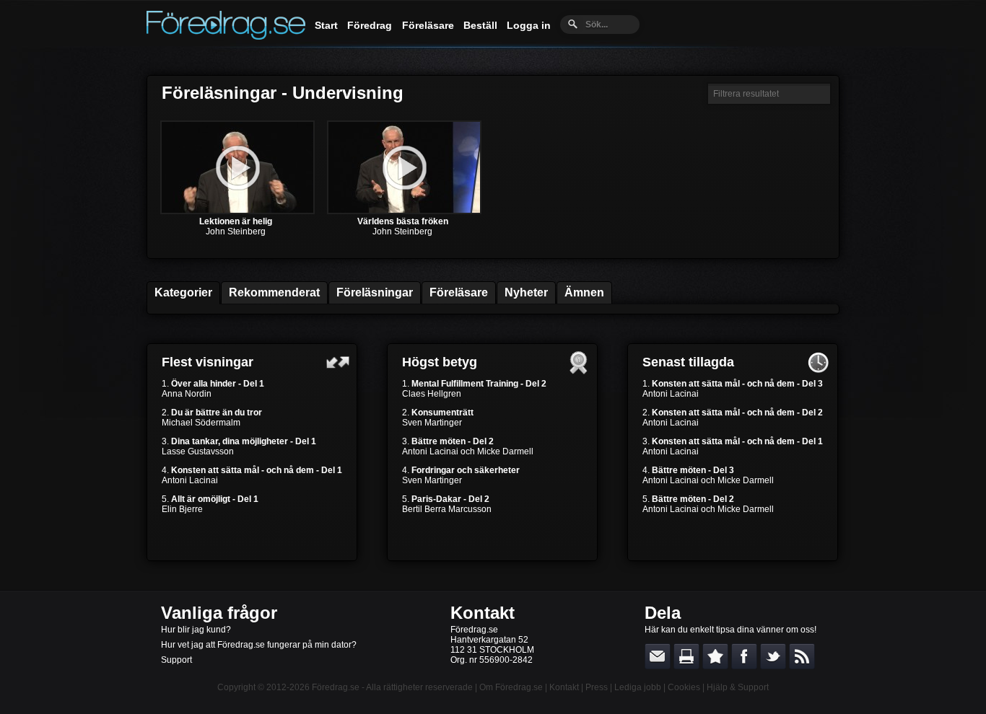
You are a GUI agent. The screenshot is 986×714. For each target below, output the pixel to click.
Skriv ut (686, 656)
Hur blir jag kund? (196, 630)
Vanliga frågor (219, 612)
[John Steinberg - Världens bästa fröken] (404, 211)
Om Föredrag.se (511, 687)
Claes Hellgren (431, 394)
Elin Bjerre (182, 509)
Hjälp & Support (738, 687)
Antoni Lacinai (190, 480)
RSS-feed (802, 656)
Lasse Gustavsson (198, 451)
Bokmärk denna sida (715, 656)
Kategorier (183, 292)
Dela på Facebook (744, 656)
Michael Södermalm (201, 423)
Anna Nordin (186, 394)
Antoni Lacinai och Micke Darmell (467, 451)
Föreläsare (428, 25)
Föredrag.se (335, 687)
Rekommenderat (274, 292)
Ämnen (584, 292)
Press (596, 687)
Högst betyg (439, 362)
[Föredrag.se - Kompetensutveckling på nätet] (226, 36)
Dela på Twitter (773, 656)
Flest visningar (207, 362)
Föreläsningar (374, 292)
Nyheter (526, 292)
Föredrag (369, 25)
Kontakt (482, 612)
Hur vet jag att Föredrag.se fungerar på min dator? (259, 645)
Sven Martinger (432, 423)
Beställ (480, 25)
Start (326, 25)
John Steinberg (236, 231)
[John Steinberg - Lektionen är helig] (237, 211)
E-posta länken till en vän (658, 656)
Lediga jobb (637, 687)
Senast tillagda (688, 362)
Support (176, 660)
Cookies (684, 687)
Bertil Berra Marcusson (447, 509)
